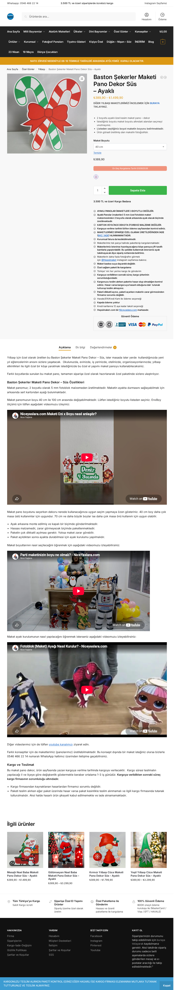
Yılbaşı (41, 69)
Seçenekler (25, 886)
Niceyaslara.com (128, 310)
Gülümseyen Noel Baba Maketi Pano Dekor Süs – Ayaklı (63, 876)
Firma (10, 936)
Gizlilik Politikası (17, 950)
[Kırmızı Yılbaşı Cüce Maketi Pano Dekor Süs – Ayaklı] (107, 850)
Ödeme (162, 19)
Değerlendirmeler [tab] (103, 347)
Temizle (97, 152)
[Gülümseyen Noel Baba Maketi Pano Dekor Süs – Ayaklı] (66, 850)
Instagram (96, 940)
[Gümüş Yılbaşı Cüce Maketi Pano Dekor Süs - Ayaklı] (165, 77)
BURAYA (155, 103)
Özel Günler (28, 69)
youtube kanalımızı (61, 744)
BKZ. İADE (103, 235)
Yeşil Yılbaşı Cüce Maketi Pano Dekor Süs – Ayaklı (146, 874)
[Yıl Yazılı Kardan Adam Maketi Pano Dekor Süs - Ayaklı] (161, 77)
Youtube (95, 950)
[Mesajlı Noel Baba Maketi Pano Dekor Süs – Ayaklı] (25, 850)
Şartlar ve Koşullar (18, 954)
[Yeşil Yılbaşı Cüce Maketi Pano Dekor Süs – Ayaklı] (149, 850)
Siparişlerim (14, 940)
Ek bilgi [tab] (80, 347)
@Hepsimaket (108, 260)
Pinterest (95, 945)
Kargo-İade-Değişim (19, 945)
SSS (51, 954)
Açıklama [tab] (65, 347)
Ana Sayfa (12, 69)
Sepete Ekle (137, 190)
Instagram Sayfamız (156, 3)
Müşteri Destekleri (60, 940)
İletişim (53, 945)
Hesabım (146, 19)
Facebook (96, 936)
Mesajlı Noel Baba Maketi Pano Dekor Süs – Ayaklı (22, 874)
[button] (163, 37)
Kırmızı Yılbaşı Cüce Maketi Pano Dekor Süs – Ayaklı (106, 874)
